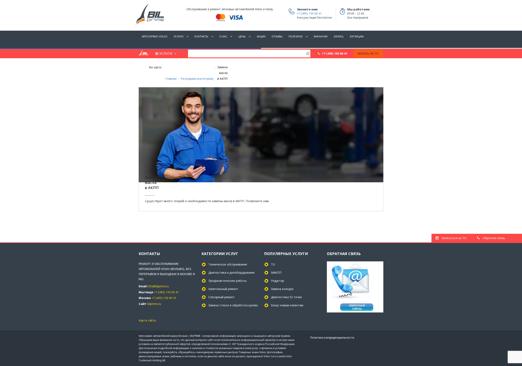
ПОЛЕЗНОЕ (296, 36)
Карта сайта (147, 320)
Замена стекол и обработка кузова (233, 305)
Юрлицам (357, 36)
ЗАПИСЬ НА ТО (368, 53)
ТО (273, 264)
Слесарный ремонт (221, 297)
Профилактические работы (227, 281)
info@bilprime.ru (158, 286)
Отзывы (277, 36)
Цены (242, 36)
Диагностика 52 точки (286, 297)
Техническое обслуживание (227, 264)
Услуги (178, 36)
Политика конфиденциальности (332, 337)
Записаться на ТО (453, 238)
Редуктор (277, 281)
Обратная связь (493, 238)
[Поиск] (307, 53)
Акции (261, 36)
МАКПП (276, 272)
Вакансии (320, 36)
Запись (339, 36)
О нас (223, 36)
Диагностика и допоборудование (231, 272)
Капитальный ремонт (223, 289)
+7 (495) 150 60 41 (297, 146)
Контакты (201, 36)
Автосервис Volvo (154, 36)
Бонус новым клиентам (287, 305)
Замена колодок (282, 289)
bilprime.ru (154, 304)
